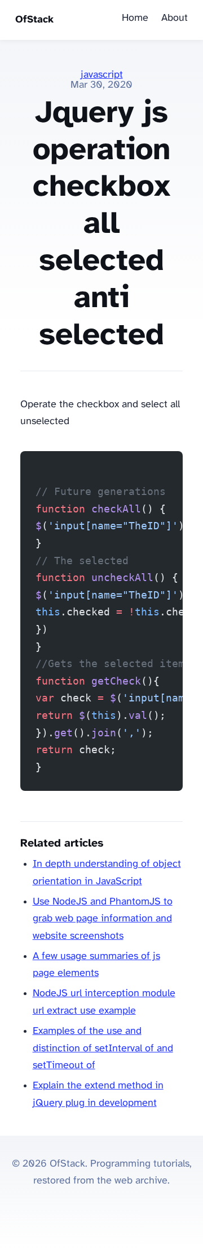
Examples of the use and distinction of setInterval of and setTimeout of (103, 1048)
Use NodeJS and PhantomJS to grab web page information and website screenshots (103, 919)
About (174, 18)
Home (135, 18)
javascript (102, 75)
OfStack (34, 20)
